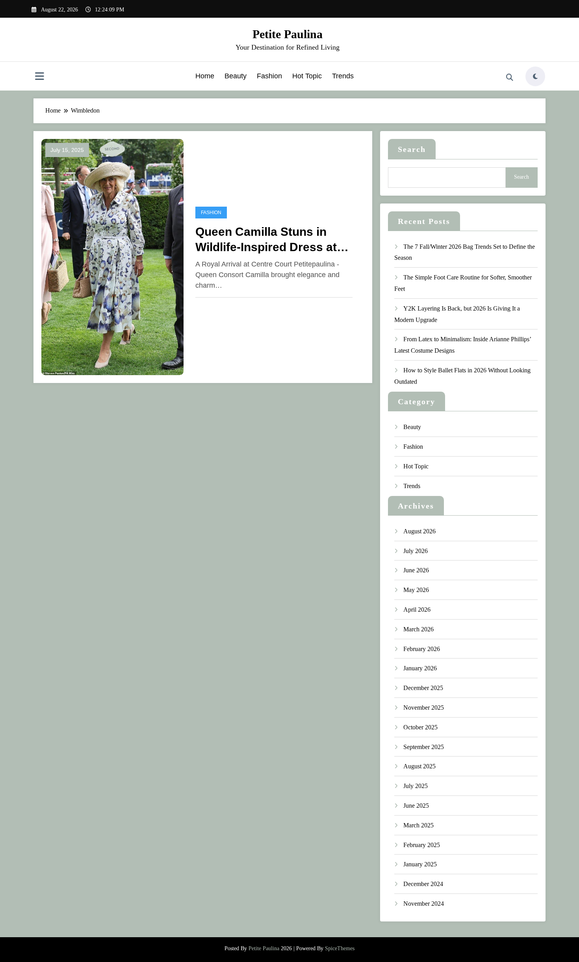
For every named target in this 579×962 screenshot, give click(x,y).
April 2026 (417, 609)
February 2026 (421, 649)
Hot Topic (307, 76)
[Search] (510, 77)
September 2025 (423, 747)
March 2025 (418, 825)
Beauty (236, 76)
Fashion (269, 76)
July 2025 (415, 786)
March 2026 (418, 629)
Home (204, 76)
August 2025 (419, 766)
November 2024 (423, 903)
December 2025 (423, 687)
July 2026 (415, 551)
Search (412, 149)
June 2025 (416, 805)
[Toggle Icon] (39, 77)
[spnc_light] (535, 76)
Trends (343, 76)
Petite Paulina (287, 34)
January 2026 (420, 668)
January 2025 (420, 864)
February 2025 (421, 845)
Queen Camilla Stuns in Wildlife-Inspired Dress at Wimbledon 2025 (266, 240)
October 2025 (420, 727)
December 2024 (423, 884)
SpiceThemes (339, 948)
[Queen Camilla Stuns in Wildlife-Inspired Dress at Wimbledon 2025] (112, 256)
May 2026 (416, 589)
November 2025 (423, 707)
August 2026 (419, 531)
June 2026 (416, 570)
